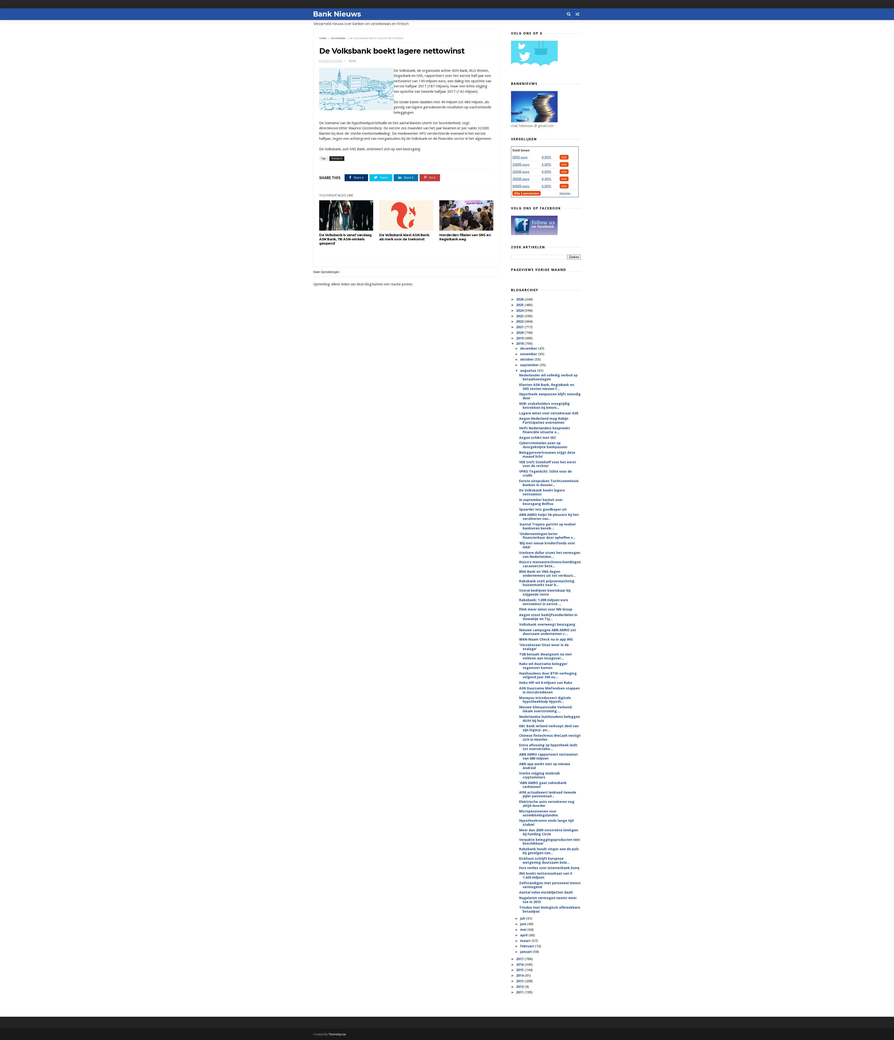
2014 (520, 975)
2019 (520, 338)
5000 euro (520, 157)
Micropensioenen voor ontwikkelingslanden (538, 813)
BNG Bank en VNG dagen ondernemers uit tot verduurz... (547, 573)
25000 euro (520, 179)
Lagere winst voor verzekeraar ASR (548, 413)
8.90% (546, 157)
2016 (520, 964)
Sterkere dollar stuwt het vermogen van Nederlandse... (549, 554)
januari (526, 951)
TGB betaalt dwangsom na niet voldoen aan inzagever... (545, 656)
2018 (520, 343)
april (524, 935)
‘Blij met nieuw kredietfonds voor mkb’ (547, 545)
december (529, 348)
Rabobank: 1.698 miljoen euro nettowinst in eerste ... (543, 602)
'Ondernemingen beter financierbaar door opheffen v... (547, 536)
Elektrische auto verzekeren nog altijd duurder (546, 803)
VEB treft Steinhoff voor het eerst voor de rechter (547, 464)
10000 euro (520, 164)
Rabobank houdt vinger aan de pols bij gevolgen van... (549, 851)
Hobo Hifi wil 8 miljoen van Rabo (545, 682)
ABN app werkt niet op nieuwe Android (544, 766)
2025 (520, 305)
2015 (520, 970)
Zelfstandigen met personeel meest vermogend (550, 885)
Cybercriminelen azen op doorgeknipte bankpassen (543, 445)
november (529, 354)
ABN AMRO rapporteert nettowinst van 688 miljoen (548, 756)
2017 (520, 959)
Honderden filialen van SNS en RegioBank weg (465, 237)
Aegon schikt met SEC (537, 437)
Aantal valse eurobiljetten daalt (546, 892)
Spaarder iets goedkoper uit (543, 509)
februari (527, 946)
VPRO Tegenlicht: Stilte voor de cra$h (545, 473)
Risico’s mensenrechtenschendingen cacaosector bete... (550, 564)
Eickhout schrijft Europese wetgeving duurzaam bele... (544, 860)
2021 (520, 327)
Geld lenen (521, 150)
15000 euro (520, 172)
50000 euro (520, 186)
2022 (520, 321)
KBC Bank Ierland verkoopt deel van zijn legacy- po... (549, 728)
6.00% (546, 164)
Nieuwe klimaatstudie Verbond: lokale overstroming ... (545, 709)
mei (523, 929)
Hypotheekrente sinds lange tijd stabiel (546, 822)
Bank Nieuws (337, 14)
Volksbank (338, 38)
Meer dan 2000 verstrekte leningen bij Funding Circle (548, 832)
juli (523, 918)
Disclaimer (565, 193)
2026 (520, 299)
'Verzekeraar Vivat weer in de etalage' (544, 647)
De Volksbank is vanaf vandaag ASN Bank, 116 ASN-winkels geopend (345, 239)
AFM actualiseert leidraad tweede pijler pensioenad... (547, 794)
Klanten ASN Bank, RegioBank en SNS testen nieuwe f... (546, 386)
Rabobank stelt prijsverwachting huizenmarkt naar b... (546, 583)
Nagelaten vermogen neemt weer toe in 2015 (548, 900)
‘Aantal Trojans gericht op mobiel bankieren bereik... (547, 526)
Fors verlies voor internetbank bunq (549, 868)
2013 (520, 981)
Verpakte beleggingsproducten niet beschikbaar (549, 841)
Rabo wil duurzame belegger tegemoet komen (543, 666)
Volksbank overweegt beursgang (547, 624)
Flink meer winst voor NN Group (545, 609)
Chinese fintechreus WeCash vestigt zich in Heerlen (550, 737)
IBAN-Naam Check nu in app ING (546, 639)
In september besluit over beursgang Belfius (541, 502)
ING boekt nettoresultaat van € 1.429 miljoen (545, 875)
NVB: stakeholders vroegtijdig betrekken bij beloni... (544, 405)
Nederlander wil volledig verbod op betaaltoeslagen (548, 377)
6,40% (546, 179)
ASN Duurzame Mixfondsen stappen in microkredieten (549, 690)
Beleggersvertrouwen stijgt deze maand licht (547, 454)
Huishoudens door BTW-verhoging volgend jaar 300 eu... (548, 675)
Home (323, 38)
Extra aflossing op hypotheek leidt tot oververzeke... (548, 747)
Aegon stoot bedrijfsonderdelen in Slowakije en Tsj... (548, 617)
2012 (520, 986)
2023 (520, 316)
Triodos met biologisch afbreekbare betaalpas (549, 909)
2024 (520, 310)
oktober (527, 359)
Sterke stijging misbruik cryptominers (539, 775)
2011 (520, 992)
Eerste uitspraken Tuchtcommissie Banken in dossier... (549, 483)
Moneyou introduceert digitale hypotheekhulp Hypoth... (545, 700)
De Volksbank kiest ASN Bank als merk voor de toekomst (404, 237)
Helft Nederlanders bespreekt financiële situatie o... (544, 430)
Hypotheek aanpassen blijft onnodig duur (550, 396)
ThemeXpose (337, 1034)
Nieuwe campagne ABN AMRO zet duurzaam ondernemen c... (547, 632)
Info (564, 157)
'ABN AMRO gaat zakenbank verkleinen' (543, 785)
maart (526, 940)
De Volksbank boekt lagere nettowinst (542, 492)
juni (523, 924)
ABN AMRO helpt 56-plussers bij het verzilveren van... (549, 516)
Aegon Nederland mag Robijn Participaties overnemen (543, 420)
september (530, 365)
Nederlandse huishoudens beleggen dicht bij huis (549, 718)
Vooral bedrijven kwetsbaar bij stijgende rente (544, 592)
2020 (520, 332)
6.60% (546, 172)
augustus (528, 370)
